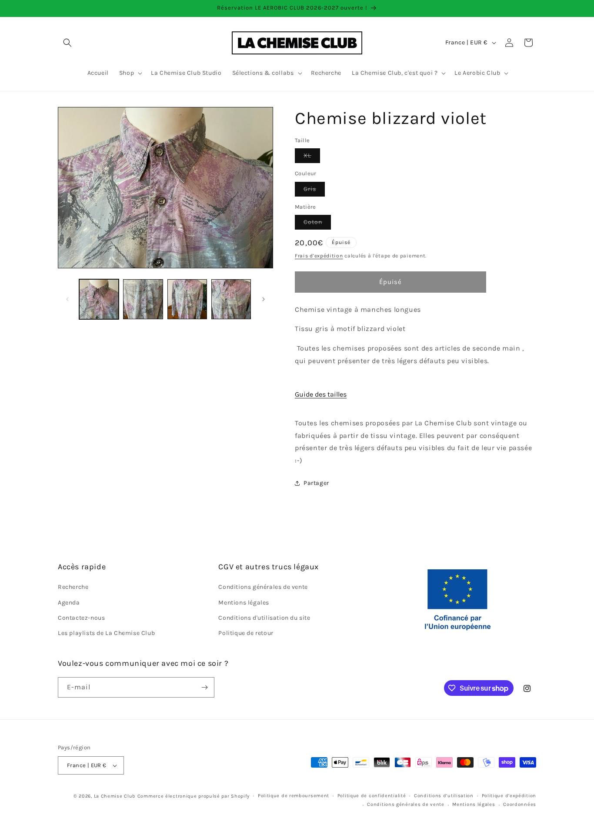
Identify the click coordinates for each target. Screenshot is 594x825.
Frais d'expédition (319, 256)
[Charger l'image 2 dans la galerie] (143, 299)
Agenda (69, 602)
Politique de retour (245, 633)
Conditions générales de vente (262, 587)
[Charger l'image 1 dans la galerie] (99, 299)
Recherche (73, 587)
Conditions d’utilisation (444, 795)
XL (312, 157)
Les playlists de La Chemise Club (106, 633)
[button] (67, 42)
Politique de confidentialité (371, 795)
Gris (314, 191)
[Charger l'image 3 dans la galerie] (187, 299)
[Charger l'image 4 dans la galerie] (231, 299)
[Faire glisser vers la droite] (263, 299)
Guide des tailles (321, 394)
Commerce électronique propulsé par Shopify (193, 796)
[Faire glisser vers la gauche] (67, 299)
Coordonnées (519, 804)
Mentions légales (243, 602)
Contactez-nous (81, 617)
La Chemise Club (115, 796)
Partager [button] (316, 483)
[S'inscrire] (204, 687)
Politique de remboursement (293, 795)
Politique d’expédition (509, 795)
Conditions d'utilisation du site (264, 617)
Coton (317, 224)
